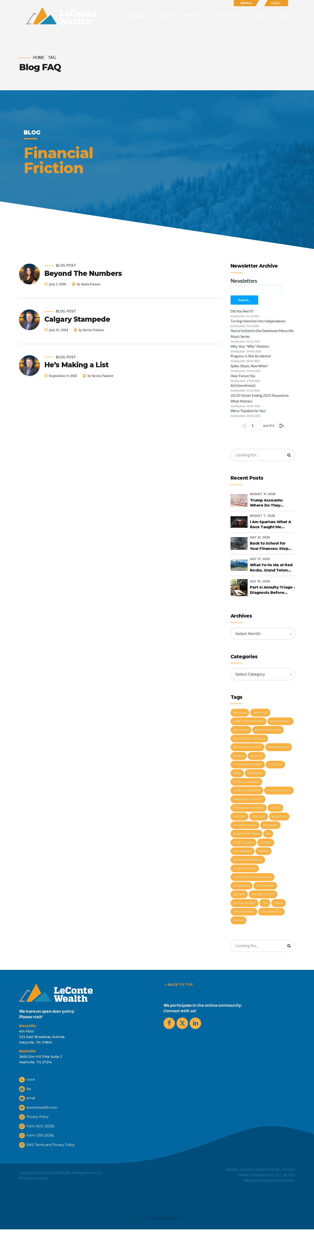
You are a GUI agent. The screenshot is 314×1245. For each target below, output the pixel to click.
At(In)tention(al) (243, 385)
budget (256, 756)
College (275, 764)
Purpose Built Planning (252, 877)
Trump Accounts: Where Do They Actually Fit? (266, 503)
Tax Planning (243, 911)
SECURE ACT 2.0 (262, 894)
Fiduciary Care (279, 790)
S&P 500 (239, 894)
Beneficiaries (278, 747)
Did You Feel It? (242, 311)
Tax (265, 903)
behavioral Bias (268, 730)
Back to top (180, 985)
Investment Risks (246, 833)
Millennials (242, 851)
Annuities (260, 712)
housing (258, 816)
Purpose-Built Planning (178, 16)
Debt (237, 773)
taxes (278, 903)
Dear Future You (243, 376)
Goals (275, 807)
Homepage (133, 16)
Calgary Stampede (77, 319)
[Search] (289, 455)
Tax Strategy (271, 911)
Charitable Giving (247, 764)
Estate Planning (246, 782)
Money (263, 851)
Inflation (279, 816)
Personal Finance (247, 859)
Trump (238, 920)
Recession (241, 885)
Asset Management (248, 721)
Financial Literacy (248, 799)
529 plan (239, 712)
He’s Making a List (76, 365)
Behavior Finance (247, 747)
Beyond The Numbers (83, 273)
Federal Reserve (246, 790)
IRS (268, 833)
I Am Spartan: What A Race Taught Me (270, 524)
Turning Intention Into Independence (258, 321)
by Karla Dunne (89, 284)
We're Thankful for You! (248, 411)
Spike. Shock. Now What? (249, 366)
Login (282, 16)
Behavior (240, 730)
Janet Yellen (243, 842)
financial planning (248, 807)
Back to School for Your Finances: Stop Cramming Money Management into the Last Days (271, 546)
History (239, 816)
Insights (257, 16)
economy (255, 773)
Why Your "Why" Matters (250, 346)
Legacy (265, 842)
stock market (244, 903)
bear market (280, 721)
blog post (66, 266)
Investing (270, 825)
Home (39, 58)
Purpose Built (244, 868)
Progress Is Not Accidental (251, 356)
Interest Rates (245, 825)
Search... (244, 300)
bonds (238, 756)
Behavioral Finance (249, 738)
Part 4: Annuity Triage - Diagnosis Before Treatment (272, 590)
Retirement (265, 885)
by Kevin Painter (91, 330)
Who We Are (225, 16)
